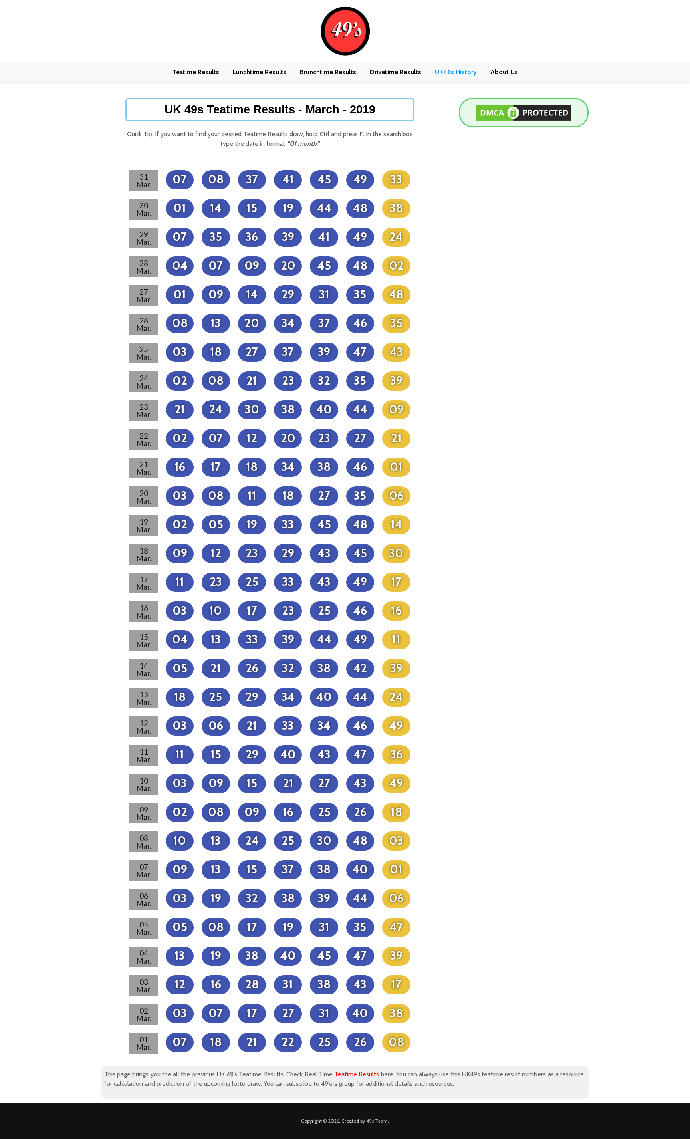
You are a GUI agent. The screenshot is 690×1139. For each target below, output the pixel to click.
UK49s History (456, 72)
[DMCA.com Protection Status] (523, 112)
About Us (504, 72)
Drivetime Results (395, 72)
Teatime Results (195, 72)
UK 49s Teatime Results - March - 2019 (270, 109)
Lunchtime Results (259, 72)
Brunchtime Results (328, 72)
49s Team (377, 1121)
